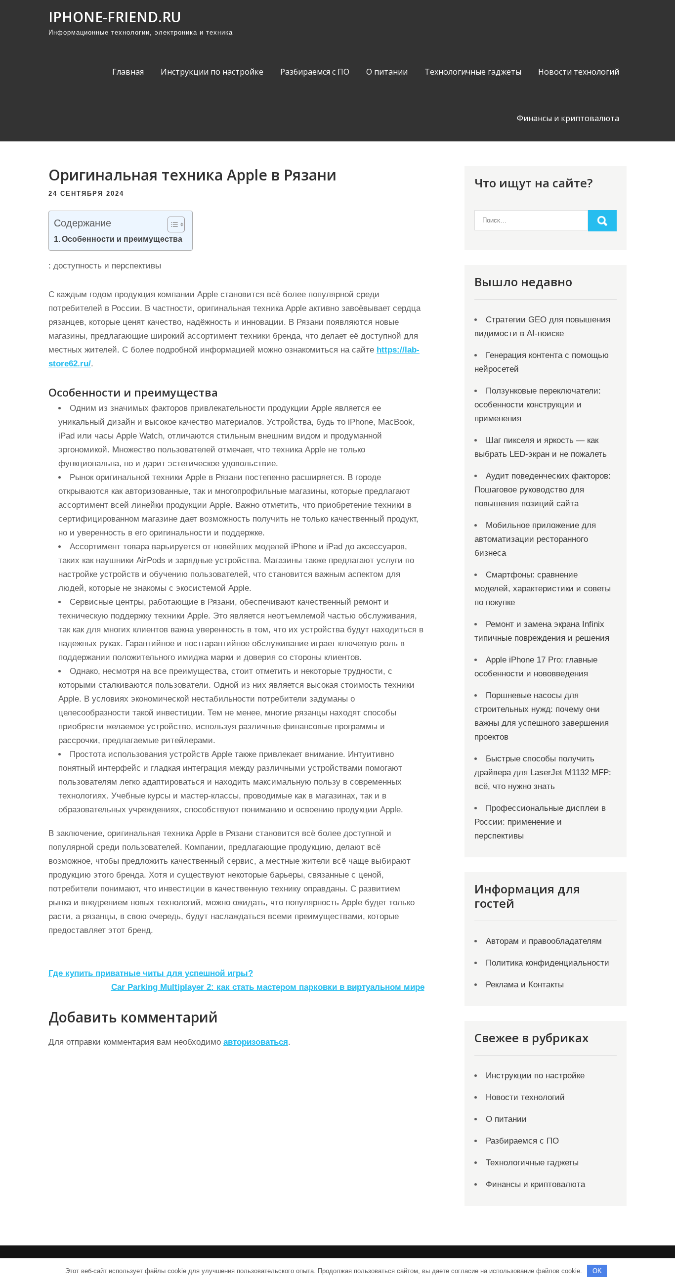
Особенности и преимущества (122, 238)
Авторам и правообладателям (544, 941)
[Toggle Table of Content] (171, 224)
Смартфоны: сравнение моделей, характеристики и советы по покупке (542, 588)
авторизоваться (255, 1042)
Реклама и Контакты (525, 984)
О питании (387, 71)
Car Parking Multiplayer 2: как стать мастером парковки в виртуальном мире (267, 987)
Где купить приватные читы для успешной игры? (150, 973)
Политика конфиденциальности (547, 963)
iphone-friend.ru (114, 16)
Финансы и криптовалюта (568, 118)
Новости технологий (578, 71)
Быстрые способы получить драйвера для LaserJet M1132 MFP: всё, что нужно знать (542, 772)
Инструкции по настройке (212, 71)
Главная (128, 71)
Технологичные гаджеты (472, 71)
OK (597, 1271)
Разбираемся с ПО (314, 71)
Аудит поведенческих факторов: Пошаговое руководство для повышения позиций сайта (542, 489)
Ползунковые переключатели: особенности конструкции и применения (537, 404)
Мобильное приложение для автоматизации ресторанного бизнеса (535, 539)
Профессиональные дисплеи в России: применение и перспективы (540, 822)
